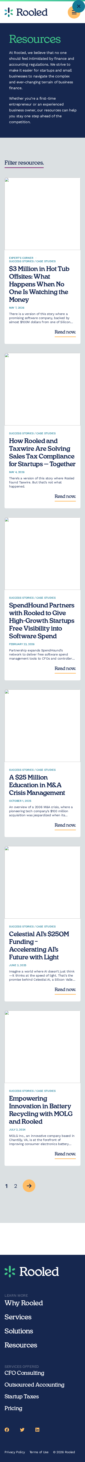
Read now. (65, 332)
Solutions (19, 1331)
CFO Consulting (24, 1373)
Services (18, 1317)
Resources (21, 1345)
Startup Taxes (22, 1397)
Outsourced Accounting (34, 1385)
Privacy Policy (15, 1452)
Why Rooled (24, 1303)
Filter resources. (24, 163)
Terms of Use (39, 1452)
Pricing (13, 1408)
